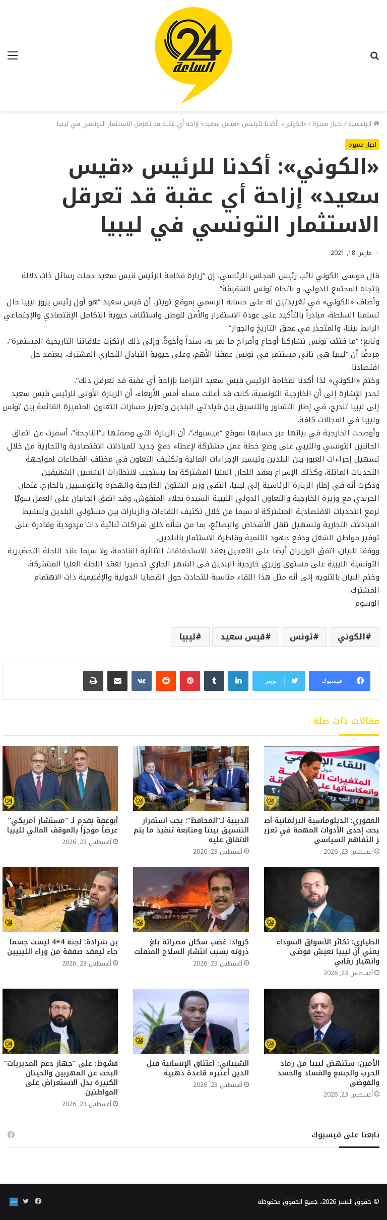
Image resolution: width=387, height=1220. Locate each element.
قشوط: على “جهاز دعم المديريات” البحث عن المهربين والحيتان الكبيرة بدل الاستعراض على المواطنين (61, 1078)
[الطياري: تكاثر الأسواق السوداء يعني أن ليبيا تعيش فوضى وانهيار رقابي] (321, 899)
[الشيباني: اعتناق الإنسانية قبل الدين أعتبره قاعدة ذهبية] (190, 1021)
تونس (301, 637)
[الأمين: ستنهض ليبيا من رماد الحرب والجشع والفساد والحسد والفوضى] (321, 1021)
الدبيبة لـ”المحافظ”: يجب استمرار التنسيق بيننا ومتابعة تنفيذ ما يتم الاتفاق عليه (191, 830)
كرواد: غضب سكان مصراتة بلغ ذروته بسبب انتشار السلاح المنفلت (191, 946)
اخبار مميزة (327, 123)
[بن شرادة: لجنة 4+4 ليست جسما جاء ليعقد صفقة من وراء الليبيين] (60, 899)
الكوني (351, 637)
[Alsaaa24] (193, 55)
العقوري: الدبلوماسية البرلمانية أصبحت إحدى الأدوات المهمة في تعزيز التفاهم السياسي (321, 830)
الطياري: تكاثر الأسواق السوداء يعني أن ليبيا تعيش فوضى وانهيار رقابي (327, 951)
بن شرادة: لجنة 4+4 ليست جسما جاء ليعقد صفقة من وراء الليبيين (62, 946)
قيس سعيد (242, 637)
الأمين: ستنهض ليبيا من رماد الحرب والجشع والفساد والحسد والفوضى (328, 1073)
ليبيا (187, 637)
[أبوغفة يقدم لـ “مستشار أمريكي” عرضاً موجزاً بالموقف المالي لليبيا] (60, 778)
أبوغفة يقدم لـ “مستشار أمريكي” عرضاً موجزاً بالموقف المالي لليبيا (62, 825)
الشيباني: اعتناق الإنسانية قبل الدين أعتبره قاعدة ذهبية (198, 1068)
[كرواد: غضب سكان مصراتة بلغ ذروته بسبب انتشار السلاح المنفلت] (190, 899)
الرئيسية (360, 123)
